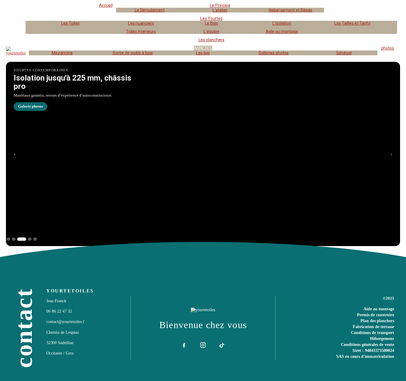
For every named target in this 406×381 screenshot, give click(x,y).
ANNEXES (203, 48)
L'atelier (220, 10)
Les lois (203, 53)
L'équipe (211, 31)
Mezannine (62, 53)
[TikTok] (222, 345)
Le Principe (220, 5)
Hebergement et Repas (290, 10)
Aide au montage (282, 31)
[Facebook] (184, 345)
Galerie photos (30, 106)
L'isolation (282, 23)
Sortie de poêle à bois (133, 53)
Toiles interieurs (141, 31)
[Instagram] (203, 345)
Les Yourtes (211, 18)
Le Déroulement (150, 10)
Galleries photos (274, 53)
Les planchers (211, 39)
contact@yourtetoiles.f (65, 321)
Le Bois (211, 23)
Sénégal (344, 53)
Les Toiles (70, 23)
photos (387, 48)
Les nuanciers (141, 23)
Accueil (106, 5)
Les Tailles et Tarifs (352, 23)
